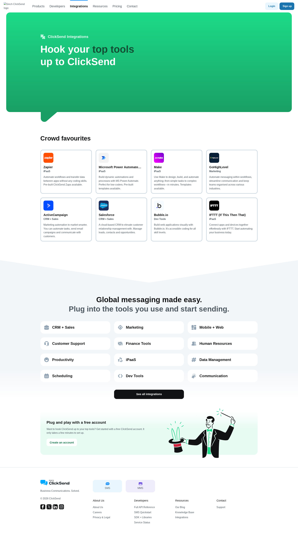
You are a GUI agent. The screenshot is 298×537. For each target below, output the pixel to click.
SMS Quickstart (142, 512)
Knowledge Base (184, 512)
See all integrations (149, 394)
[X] (49, 506)
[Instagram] (61, 506)
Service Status (142, 522)
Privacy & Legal (101, 517)
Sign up (287, 6)
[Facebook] (42, 506)
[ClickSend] (16, 6)
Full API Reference (144, 507)
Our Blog (180, 507)
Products (38, 6)
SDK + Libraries (143, 517)
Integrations (79, 6)
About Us (98, 507)
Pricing (117, 6)
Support (221, 507)
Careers (97, 512)
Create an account (62, 442)
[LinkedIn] (55, 506)
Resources (100, 6)
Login (271, 6)
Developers (57, 6)
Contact (132, 6)
